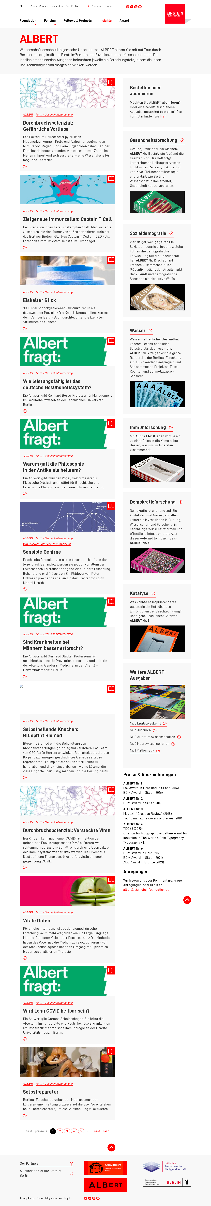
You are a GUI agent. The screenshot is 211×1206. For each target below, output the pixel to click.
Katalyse (139, 593)
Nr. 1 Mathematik (142, 750)
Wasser (137, 330)
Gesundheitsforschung (153, 140)
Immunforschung (148, 427)
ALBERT (28, 114)
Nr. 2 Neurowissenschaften (149, 743)
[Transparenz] (167, 1168)
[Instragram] (135, 6)
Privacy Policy (27, 1198)
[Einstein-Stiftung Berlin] (178, 14)
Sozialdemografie (148, 233)
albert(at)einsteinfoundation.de (146, 889)
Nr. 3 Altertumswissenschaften (152, 737)
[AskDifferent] (108, 1168)
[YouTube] (140, 6)
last (106, 1131)
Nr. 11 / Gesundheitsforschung (54, 114)
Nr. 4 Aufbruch (140, 730)
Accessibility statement (50, 1198)
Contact (43, 6)
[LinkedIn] (131, 6)
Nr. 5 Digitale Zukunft (145, 723)
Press (33, 6)
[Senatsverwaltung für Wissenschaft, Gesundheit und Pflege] (167, 1185)
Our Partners (29, 1163)
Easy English (72, 6)
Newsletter (57, 6)
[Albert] (108, 1185)
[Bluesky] (127, 6)
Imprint (68, 1198)
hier (163, 116)
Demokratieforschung (153, 501)
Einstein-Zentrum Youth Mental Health (47, 543)
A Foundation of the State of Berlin (40, 1173)
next (97, 1131)
